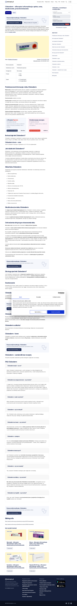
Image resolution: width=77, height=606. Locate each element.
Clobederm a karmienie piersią (58, 61)
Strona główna (42, 580)
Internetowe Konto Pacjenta (28, 592)
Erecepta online (40, 1)
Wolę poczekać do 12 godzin (30, 22)
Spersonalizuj (38, 311)
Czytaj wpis (9, 548)
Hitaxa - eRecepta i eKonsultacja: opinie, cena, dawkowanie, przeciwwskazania (38, 543)
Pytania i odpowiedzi (27, 596)
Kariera (41, 593)
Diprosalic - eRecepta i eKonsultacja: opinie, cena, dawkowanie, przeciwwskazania (15, 543)
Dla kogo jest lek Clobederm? (58, 52)
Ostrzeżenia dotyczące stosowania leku (60, 49)
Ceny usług (25, 588)
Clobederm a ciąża (56, 58)
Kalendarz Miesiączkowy (45, 591)
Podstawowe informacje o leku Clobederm (60, 35)
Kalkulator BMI (42, 588)
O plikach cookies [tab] (56, 297)
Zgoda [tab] (20, 297)
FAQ (59, 1)
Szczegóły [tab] (38, 297)
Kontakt (62, 1)
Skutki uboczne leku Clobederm (58, 47)
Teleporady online (43, 586)
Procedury (24, 594)
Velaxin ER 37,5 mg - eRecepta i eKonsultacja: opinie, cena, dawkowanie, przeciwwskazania (38, 566)
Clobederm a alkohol (56, 64)
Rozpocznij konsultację (12, 130)
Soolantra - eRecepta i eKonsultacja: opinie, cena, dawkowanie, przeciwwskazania (15, 566)
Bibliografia (54, 75)
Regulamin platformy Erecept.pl (29, 580)
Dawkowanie (54, 55)
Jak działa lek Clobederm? (57, 41)
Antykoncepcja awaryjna (36, 120)
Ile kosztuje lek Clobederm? (57, 38)
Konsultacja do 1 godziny (13, 22)
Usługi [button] (52, 1)
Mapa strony (42, 595)
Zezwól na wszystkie (55, 311)
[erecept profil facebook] (66, 603)
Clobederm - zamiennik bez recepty (59, 69)
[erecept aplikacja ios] (64, 585)
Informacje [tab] (8, 12)
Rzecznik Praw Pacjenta (28, 590)
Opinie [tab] (14, 12)
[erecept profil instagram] (68, 603)
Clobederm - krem (55, 67)
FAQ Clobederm (55, 72)
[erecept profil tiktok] (71, 603)
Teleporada (47, 1)
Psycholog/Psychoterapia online (47, 584)
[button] (66, 2)
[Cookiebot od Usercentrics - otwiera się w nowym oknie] (59, 293)
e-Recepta (12, 120)
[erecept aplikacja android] (64, 582)
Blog (56, 1)
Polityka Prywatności (27, 582)
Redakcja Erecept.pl (12, 59)
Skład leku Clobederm (56, 44)
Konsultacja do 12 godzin (61, 27)
